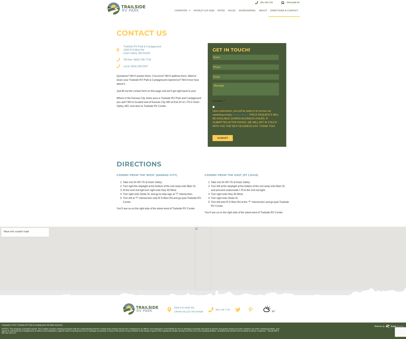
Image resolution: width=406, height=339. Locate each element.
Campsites (180, 10)
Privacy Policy (240, 114)
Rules (232, 10)
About (263, 10)
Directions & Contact (284, 10)
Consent (219, 101)
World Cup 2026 (204, 10)
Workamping (247, 10)
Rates (221, 10)
